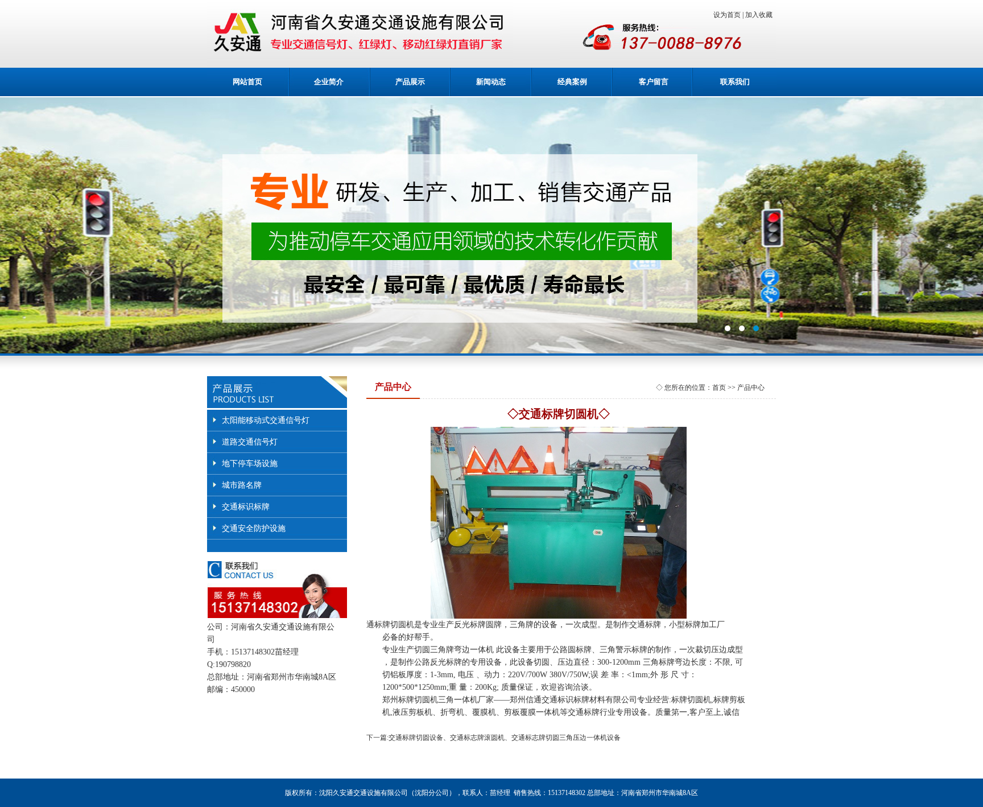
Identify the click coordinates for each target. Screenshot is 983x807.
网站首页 (247, 81)
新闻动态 (491, 81)
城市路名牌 (242, 485)
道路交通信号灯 (250, 442)
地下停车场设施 (250, 463)
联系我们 (735, 81)
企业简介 (329, 81)
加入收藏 (760, 15)
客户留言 (653, 81)
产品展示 (410, 81)
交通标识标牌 (246, 507)
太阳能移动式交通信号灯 (265, 420)
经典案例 (572, 81)
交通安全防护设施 (254, 528)
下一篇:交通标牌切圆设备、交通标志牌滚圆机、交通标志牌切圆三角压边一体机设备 (493, 738)
